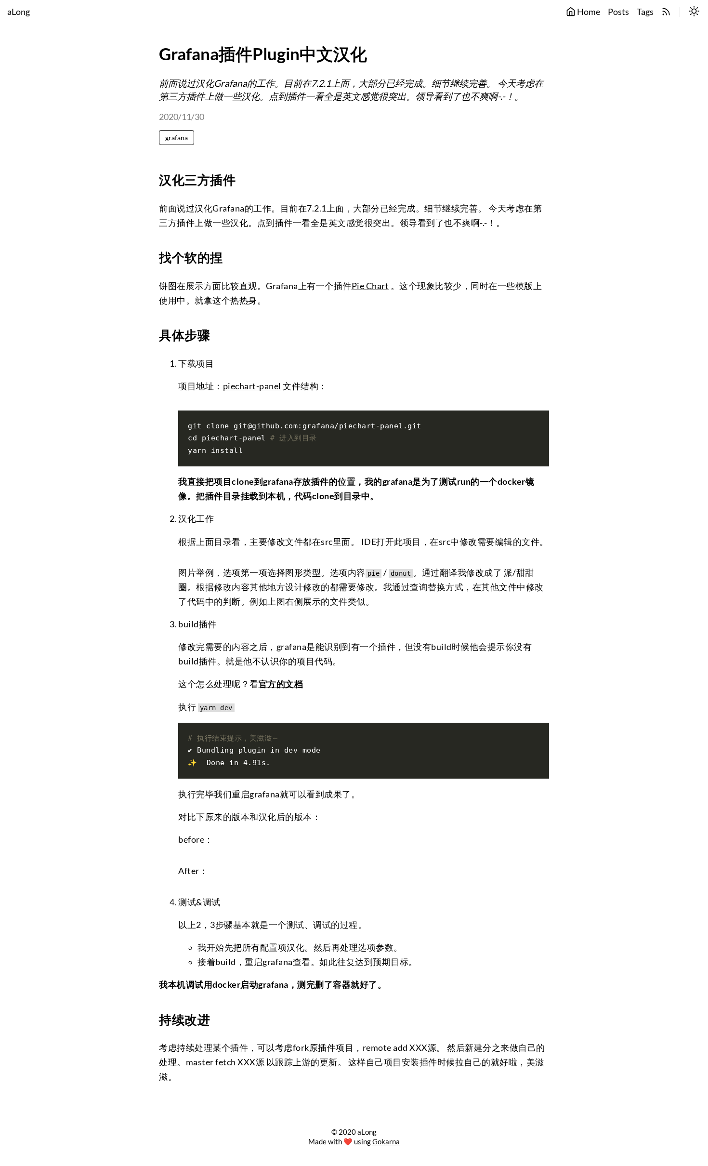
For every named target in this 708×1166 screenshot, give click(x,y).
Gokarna (386, 1141)
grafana (176, 137)
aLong (18, 12)
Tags (645, 12)
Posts (618, 12)
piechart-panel (252, 386)
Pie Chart (370, 286)
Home (588, 12)
